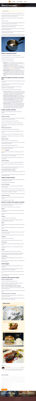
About (25, 1)
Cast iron (3, 150)
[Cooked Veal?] (13, 362)
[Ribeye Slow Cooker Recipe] (13, 329)
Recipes (20, 1)
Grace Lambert (7, 366)
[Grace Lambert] (3, 369)
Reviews (13, 1)
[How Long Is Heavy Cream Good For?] (13, 319)
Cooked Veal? (5, 348)
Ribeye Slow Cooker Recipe (8, 322)
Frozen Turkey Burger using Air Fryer (10, 331)
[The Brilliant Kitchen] (9, 1)
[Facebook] (18, 398)
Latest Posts (5, 365)
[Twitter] (16, 398)
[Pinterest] (19, 398)
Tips (18, 1)
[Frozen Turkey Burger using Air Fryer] (13, 345)
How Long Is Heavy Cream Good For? (10, 305)
